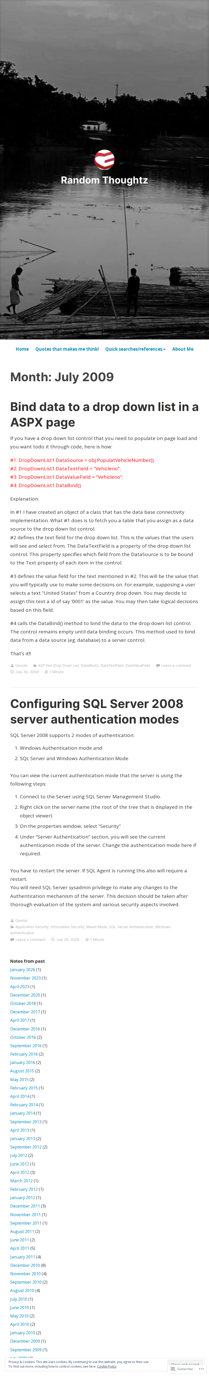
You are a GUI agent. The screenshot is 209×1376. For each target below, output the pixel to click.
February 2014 (24, 1105)
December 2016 (25, 1029)
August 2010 (22, 1290)
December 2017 (25, 1012)
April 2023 (19, 986)
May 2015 (19, 1079)
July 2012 (18, 1155)
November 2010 (25, 1273)
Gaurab (21, 665)
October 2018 (23, 1003)
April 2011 (19, 1248)
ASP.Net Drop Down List (58, 665)
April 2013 (19, 1130)
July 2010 (18, 1299)
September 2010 (26, 1282)
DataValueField (138, 665)
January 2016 (22, 1062)
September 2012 (26, 1147)
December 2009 (25, 1341)
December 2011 (25, 1206)
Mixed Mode (96, 927)
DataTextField (112, 665)
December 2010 (25, 1265)
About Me (182, 349)
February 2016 (24, 1054)
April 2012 (19, 1172)
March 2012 (21, 1181)
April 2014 (19, 1096)
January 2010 (22, 1333)
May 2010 (19, 1316)
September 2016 (26, 1045)
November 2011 (25, 1214)
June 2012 (19, 1164)
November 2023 (25, 978)
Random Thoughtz (104, 180)
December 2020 (25, 995)
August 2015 (22, 1071)
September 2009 (26, 1350)
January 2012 (22, 1197)
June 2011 (19, 1240)
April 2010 (19, 1324)
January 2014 (22, 1113)
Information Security (67, 927)
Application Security (32, 927)
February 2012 (24, 1189)
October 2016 (23, 1037)
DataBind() (90, 665)
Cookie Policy (106, 1366)
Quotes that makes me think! (67, 349)
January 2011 (22, 1257)
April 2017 (19, 1020)
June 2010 (19, 1307)
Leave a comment (176, 665)
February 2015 (24, 1088)
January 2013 (22, 1138)
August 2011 (22, 1231)
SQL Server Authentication (131, 927)
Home (22, 349)
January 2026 (22, 969)
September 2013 (26, 1122)
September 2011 (26, 1223)
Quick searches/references (133, 349)
